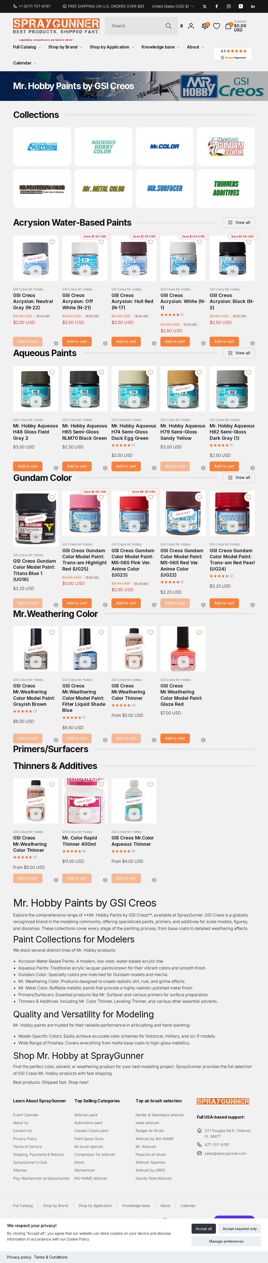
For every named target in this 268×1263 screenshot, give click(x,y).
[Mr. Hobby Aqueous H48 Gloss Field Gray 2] (36, 402)
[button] (240, 26)
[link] (34, 6)
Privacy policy (19, 1257)
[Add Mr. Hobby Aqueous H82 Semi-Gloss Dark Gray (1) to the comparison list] (252, 468)
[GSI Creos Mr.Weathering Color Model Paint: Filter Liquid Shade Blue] (85, 662)
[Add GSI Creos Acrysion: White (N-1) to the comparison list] (203, 343)
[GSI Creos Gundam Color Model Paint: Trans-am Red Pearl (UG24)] (232, 526)
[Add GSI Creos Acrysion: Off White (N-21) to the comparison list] (105, 343)
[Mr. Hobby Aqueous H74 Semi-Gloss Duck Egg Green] (134, 402)
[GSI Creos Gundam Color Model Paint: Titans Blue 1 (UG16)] (36, 537)
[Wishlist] (216, 26)
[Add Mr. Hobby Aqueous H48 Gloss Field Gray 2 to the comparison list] (56, 468)
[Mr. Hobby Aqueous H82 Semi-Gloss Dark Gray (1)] (232, 402)
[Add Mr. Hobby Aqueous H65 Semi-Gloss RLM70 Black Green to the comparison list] (105, 468)
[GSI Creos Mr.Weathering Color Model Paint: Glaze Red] (183, 662)
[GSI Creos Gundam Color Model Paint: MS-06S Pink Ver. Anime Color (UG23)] (134, 526)
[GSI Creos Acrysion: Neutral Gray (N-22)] (36, 271)
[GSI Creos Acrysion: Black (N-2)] (232, 271)
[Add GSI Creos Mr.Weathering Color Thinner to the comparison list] (154, 740)
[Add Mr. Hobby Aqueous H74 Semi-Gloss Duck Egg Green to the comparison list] (154, 468)
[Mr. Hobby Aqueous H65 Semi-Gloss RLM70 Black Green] (85, 402)
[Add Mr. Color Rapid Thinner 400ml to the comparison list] (105, 880)
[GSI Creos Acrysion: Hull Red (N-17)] (134, 271)
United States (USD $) (170, 6)
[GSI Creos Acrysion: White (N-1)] (183, 271)
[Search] (168, 26)
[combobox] (141, 26)
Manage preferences (226, 1241)
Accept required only (240, 1229)
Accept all (204, 1229)
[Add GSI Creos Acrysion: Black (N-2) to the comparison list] (252, 343)
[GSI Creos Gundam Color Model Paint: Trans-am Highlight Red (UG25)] (85, 526)
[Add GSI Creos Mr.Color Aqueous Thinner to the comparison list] (154, 880)
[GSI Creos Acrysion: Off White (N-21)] (85, 271)
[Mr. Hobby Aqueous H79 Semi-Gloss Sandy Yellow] (183, 402)
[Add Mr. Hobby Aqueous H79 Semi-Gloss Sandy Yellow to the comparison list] (203, 468)
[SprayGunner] (223, 1102)
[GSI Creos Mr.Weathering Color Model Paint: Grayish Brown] (36, 662)
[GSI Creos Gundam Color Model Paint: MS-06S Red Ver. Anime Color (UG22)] (183, 526)
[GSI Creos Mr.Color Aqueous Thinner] (134, 814)
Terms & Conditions (51, 1257)
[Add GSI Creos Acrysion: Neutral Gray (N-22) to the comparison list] (56, 343)
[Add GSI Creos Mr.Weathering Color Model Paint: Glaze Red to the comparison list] (203, 740)
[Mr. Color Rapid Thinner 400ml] (85, 814)
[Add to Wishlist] (52, 242)
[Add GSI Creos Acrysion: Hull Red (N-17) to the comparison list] (154, 343)
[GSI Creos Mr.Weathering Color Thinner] (134, 662)
